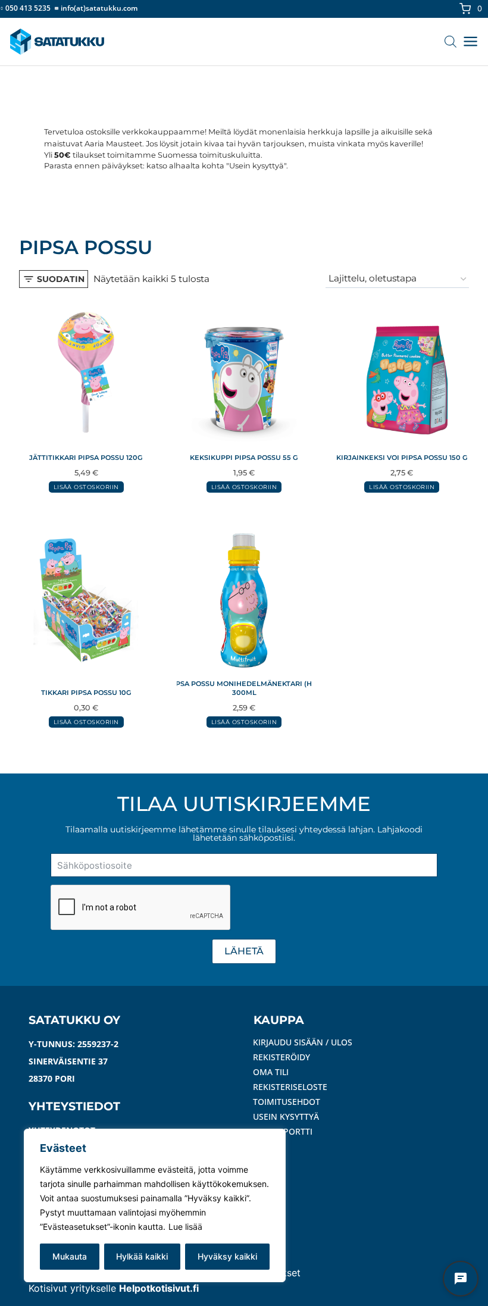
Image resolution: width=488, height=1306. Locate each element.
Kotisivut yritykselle (114, 1288)
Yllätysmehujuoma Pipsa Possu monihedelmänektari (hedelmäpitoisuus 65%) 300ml (244, 688)
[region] (155, 1205)
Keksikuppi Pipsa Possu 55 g (244, 457)
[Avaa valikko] (470, 41)
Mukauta (69, 1256)
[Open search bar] (452, 41)
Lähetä (244, 951)
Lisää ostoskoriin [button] (86, 487)
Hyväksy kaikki (227, 1256)
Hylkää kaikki (142, 1256)
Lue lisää (185, 1227)
